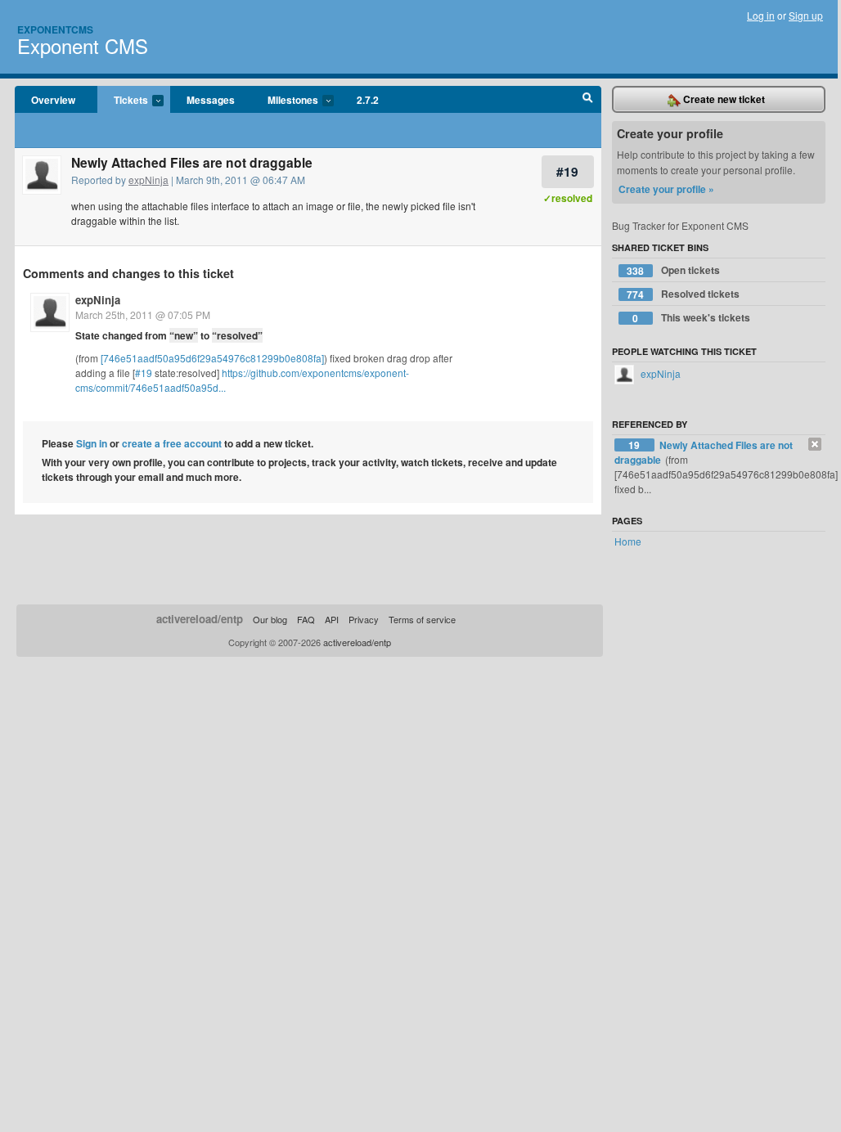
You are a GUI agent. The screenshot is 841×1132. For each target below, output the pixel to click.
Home (627, 541)
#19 (567, 171)
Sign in (91, 443)
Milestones (284, 100)
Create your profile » (666, 189)
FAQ (306, 619)
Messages (211, 99)
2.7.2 (368, 99)
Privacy (364, 619)
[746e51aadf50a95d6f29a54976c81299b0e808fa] (212, 358)
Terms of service (422, 619)
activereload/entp (199, 619)
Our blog (270, 619)
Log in (761, 15)
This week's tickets (691, 318)
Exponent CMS (82, 45)
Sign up (806, 15)
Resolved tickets (683, 294)
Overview (53, 99)
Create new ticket (723, 99)
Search (587, 100)
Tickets (122, 100)
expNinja (148, 179)
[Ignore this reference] (814, 444)
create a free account (172, 443)
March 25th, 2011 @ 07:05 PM (142, 314)
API (332, 619)
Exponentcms (55, 29)
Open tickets (673, 270)
